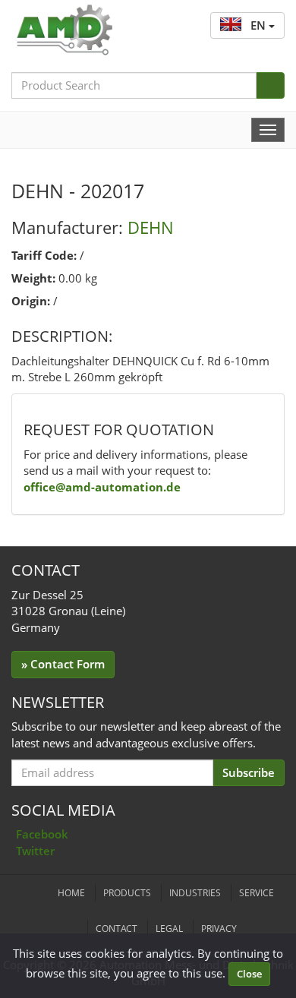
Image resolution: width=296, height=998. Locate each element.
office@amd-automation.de (102, 486)
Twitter (35, 850)
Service (256, 892)
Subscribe (248, 772)
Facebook (42, 834)
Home (71, 892)
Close (249, 974)
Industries (195, 892)
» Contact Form (63, 663)
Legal (169, 928)
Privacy (219, 928)
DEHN (151, 227)
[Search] (270, 85)
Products (127, 892)
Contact (116, 928)
